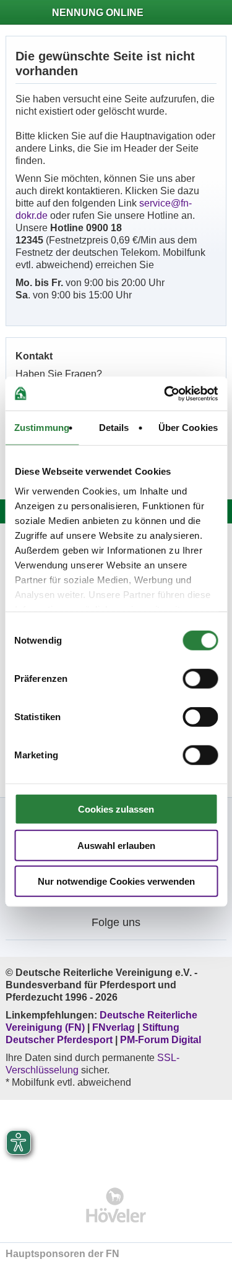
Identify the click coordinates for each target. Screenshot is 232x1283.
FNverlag (114, 1027)
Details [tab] (114, 427)
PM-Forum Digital (160, 1040)
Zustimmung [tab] (41, 427)
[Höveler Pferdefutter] (116, 1205)
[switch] (200, 679)
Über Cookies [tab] (188, 427)
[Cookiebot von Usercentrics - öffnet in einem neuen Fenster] (165, 393)
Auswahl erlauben (116, 845)
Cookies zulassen (116, 809)
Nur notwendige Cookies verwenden (116, 881)
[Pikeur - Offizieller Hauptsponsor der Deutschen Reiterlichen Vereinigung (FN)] (116, 1135)
